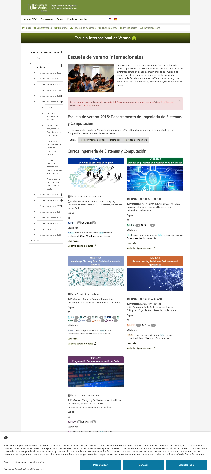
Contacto (35, 240)
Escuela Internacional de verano (45, 52)
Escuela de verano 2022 (50, 78)
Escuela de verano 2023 (50, 73)
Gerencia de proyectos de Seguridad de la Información (54, 130)
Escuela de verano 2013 (50, 217)
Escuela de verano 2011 (50, 229)
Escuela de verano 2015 (50, 206)
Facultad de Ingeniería (136, 139)
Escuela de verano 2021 (50, 84)
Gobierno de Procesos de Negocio (52, 116)
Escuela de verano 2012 (50, 223)
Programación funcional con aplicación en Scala (53, 184)
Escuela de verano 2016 (50, 200)
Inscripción (115, 139)
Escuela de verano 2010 (50, 235)
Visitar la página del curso (81, 245)
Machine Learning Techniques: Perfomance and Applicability (54, 166)
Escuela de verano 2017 (50, 194)
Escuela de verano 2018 (50, 101)
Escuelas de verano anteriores (44, 65)
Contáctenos (47, 19)
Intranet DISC (30, 19)
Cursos (73, 139)
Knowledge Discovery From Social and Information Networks (54, 147)
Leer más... (73, 240)
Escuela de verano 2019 (50, 96)
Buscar (60, 19)
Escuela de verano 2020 (50, 90)
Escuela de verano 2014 (50, 212)
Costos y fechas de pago (93, 139)
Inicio (37, 58)
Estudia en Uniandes (77, 19)
